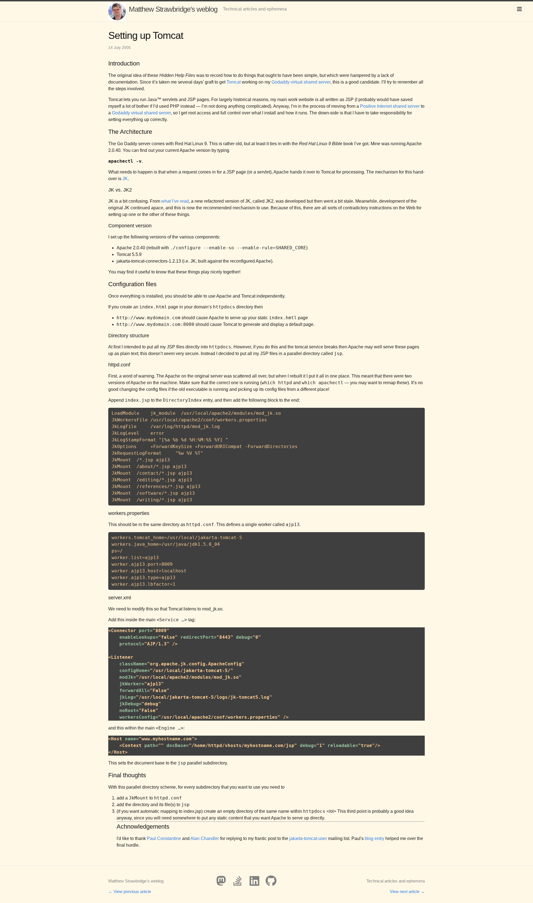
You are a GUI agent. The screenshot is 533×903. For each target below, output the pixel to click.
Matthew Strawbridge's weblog (173, 9)
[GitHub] (271, 881)
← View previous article (129, 891)
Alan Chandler (204, 838)
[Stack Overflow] (238, 881)
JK (125, 178)
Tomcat (234, 82)
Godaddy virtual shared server (300, 82)
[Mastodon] (221, 881)
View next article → (407, 891)
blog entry (374, 838)
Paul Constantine (164, 838)
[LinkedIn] (254, 881)
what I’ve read (175, 201)
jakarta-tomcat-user (308, 838)
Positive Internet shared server (390, 106)
